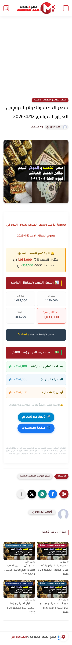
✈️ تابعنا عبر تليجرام (36, 417)
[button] (52, 494)
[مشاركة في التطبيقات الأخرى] (21, 494)
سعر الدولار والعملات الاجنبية (50, 100)
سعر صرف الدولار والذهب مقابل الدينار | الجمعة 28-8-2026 (53, 570)
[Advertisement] (36, 59)
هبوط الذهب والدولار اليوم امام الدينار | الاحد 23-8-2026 (54, 608)
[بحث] (6, 8)
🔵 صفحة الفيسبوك (36, 428)
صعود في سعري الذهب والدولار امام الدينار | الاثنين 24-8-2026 (19, 570)
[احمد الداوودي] (36, 8)
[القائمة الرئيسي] (66, 8)
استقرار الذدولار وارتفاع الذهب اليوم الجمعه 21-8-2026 (20, 608)
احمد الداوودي (53, 127)
